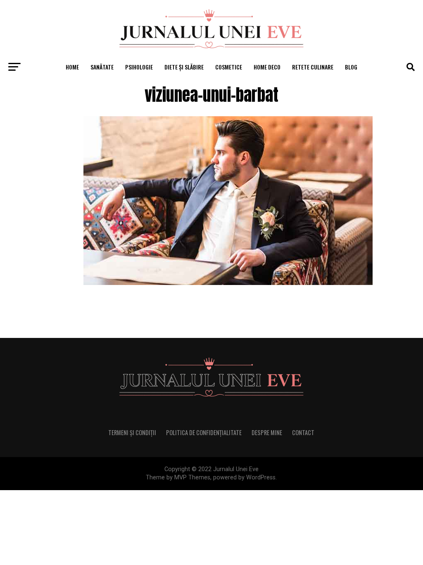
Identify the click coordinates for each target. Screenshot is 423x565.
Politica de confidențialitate (204, 432)
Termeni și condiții (132, 432)
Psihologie (139, 66)
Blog (351, 66)
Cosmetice (228, 66)
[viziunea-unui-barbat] (228, 283)
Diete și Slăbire (184, 66)
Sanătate (102, 66)
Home (72, 66)
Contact (303, 432)
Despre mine (267, 432)
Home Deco (267, 66)
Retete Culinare (312, 66)
